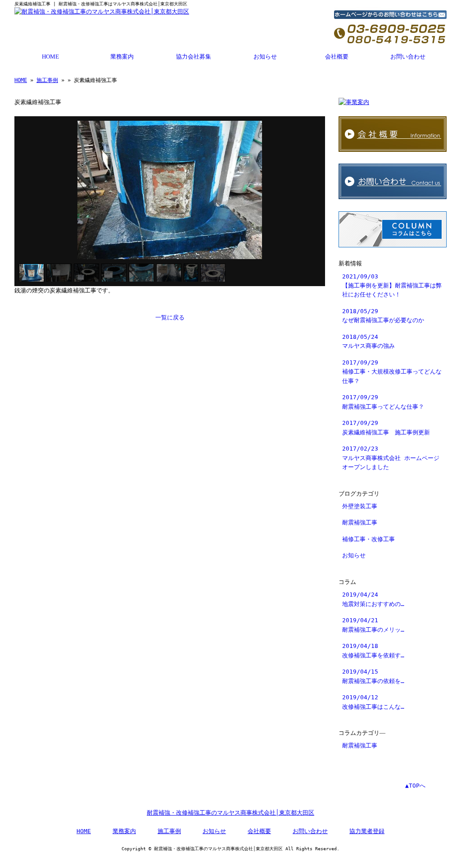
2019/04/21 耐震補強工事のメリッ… (373, 625)
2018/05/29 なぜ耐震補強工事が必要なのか (383, 316)
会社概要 (336, 57)
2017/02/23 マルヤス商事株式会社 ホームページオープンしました (390, 457)
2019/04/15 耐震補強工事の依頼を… (373, 676)
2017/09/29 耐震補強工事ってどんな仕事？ (383, 402)
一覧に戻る (170, 317)
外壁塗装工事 (359, 506)
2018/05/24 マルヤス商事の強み (368, 341)
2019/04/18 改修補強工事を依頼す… (373, 650)
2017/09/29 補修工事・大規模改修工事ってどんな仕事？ (392, 371)
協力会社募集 (193, 57)
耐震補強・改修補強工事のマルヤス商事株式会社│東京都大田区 (230, 812)
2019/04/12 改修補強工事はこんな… (373, 702)
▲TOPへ (415, 785)
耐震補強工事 (359, 522)
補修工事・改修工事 (368, 539)
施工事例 (47, 80)
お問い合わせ (407, 57)
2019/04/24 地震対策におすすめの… (373, 599)
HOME (50, 57)
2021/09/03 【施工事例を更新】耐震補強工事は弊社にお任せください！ (392, 285)
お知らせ (265, 57)
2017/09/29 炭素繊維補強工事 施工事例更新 (386, 427)
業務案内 (122, 57)
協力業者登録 (366, 831)
